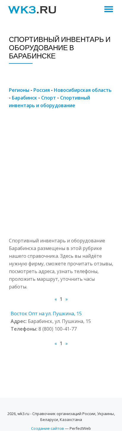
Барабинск (24, 97)
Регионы (19, 90)
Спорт (48, 97)
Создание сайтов (47, 428)
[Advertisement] (61, 176)
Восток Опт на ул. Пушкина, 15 (46, 313)
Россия (41, 90)
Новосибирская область (83, 90)
